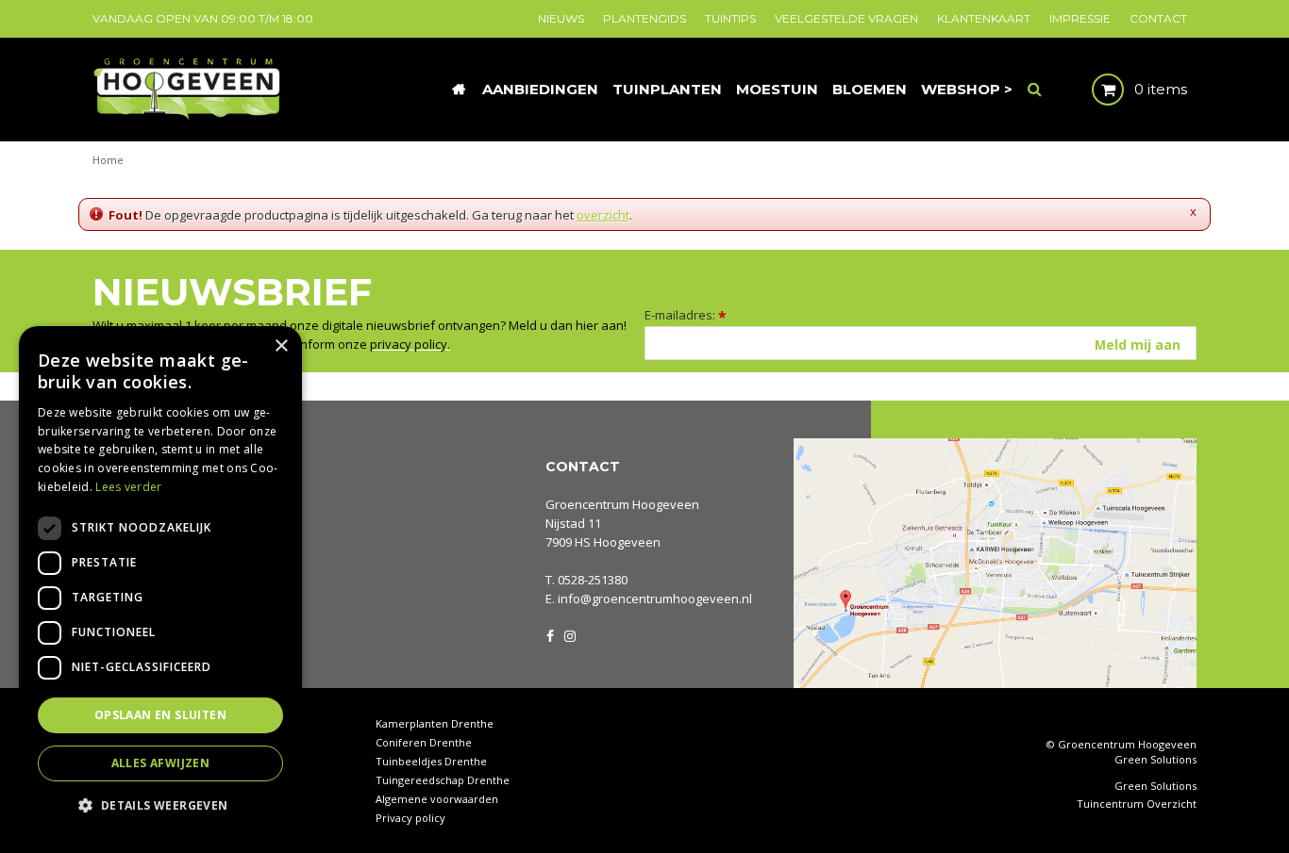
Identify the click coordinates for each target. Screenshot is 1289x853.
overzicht (603, 214)
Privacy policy (410, 818)
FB (550, 634)
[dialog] (160, 580)
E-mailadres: (685, 314)
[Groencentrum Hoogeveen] (188, 87)
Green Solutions (1155, 759)
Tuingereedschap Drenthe (443, 780)
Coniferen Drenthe (424, 742)
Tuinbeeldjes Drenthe (431, 761)
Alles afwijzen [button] (160, 763)
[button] (160, 804)
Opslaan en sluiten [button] (160, 715)
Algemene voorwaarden (437, 799)
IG (569, 634)
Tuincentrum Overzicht (1137, 804)
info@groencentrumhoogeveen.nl (655, 598)
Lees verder (128, 487)
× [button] (281, 346)
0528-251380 (593, 579)
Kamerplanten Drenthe (435, 723)
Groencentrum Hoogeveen (622, 504)
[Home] (458, 89)
